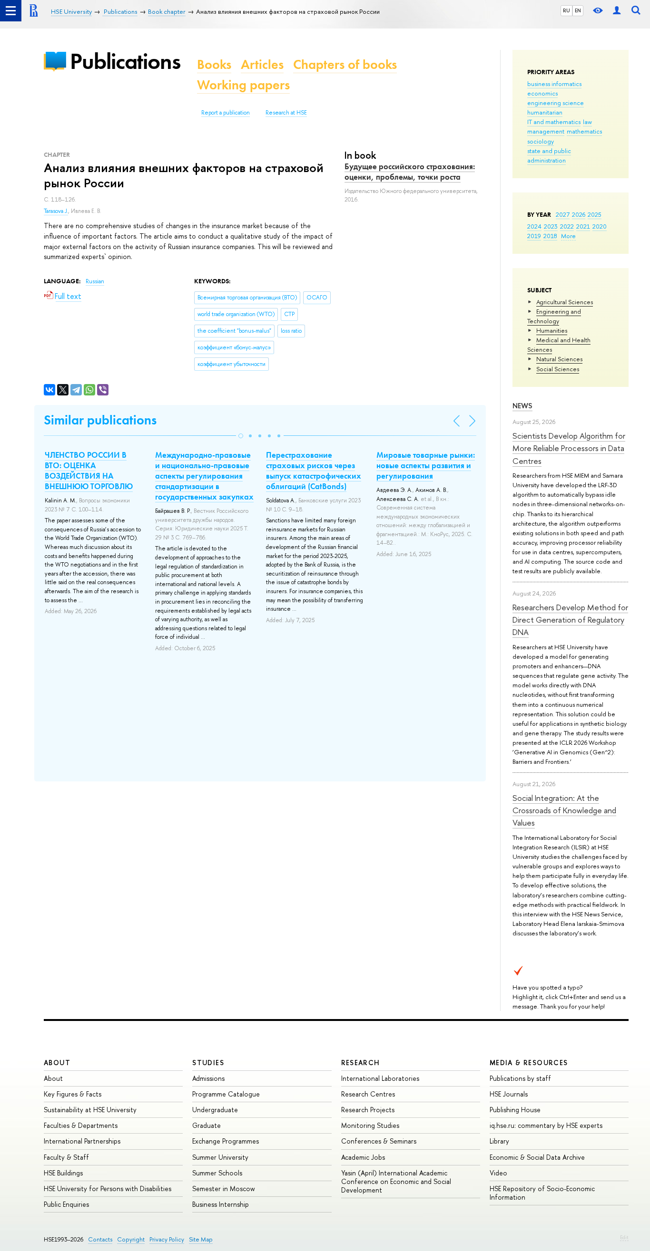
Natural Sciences (559, 359)
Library (499, 1140)
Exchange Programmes (225, 1140)
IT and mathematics (554, 121)
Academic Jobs (363, 1157)
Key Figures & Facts (72, 1093)
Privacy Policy (166, 1239)
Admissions (208, 1078)
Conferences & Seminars (378, 1140)
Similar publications (100, 420)
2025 (594, 214)
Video (498, 1172)
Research (360, 1062)
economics (542, 93)
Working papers (243, 85)
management (545, 131)
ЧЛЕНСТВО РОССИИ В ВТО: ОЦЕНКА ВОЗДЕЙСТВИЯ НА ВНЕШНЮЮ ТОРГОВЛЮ (89, 470)
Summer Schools (217, 1172)
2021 (583, 226)
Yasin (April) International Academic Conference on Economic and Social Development (396, 1181)
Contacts (100, 1239)
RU (566, 10)
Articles (262, 64)
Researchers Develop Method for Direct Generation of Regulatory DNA (570, 620)
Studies (208, 1062)
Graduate (206, 1125)
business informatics (554, 83)
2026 (578, 214)
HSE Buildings (63, 1172)
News (522, 406)
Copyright (131, 1239)
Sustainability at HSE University (90, 1109)
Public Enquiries (66, 1204)
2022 (567, 226)
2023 (551, 226)
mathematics (584, 131)
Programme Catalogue (226, 1093)
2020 (599, 226)
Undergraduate (215, 1109)
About (57, 1062)
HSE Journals (509, 1093)
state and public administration (549, 155)
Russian (95, 281)
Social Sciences (557, 369)
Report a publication (225, 112)
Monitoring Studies (370, 1125)
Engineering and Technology (554, 316)
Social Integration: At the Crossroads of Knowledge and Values (564, 810)
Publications (125, 61)
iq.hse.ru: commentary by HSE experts (546, 1125)
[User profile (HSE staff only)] (617, 10)
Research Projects (367, 1109)
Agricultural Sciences (564, 302)
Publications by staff (520, 1078)
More (568, 235)
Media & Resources (529, 1062)
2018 (550, 235)
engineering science (555, 102)
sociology (540, 141)
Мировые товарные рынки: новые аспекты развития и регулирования (425, 465)
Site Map (201, 1239)
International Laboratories (380, 1078)
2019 (534, 235)
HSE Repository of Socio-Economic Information (542, 1193)
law (587, 121)
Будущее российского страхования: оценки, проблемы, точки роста (410, 171)
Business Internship (220, 1204)
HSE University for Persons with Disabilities (107, 1188)
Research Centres (368, 1093)
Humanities (551, 330)
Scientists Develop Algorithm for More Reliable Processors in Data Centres (568, 448)
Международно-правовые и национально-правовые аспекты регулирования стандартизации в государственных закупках (204, 476)
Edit (624, 1237)
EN (578, 10)
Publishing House (515, 1109)
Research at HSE (286, 112)
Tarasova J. (56, 211)
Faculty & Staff (66, 1157)
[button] (241, 436)
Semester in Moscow (223, 1188)
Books (214, 64)
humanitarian (544, 112)
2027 (563, 214)
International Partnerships (82, 1140)
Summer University (220, 1157)
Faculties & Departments (81, 1125)
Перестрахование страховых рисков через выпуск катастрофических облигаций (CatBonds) (313, 470)
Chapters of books (345, 64)
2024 (534, 226)
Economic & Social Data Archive (537, 1157)
